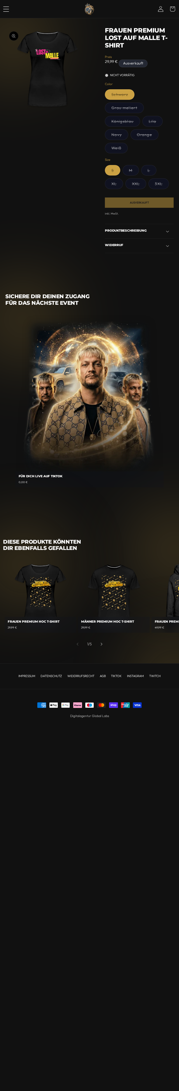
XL (117, 185)
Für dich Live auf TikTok (40, 476)
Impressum (26, 676)
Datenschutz (51, 676)
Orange (147, 136)
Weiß (119, 149)
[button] (9, 9)
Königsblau (125, 122)
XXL (139, 185)
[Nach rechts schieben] (101, 644)
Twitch (155, 676)
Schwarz (122, 96)
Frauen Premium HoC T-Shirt (33, 621)
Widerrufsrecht (80, 676)
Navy (119, 136)
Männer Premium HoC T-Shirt (107, 621)
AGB (103, 676)
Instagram (135, 676)
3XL (162, 185)
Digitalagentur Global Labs (89, 716)
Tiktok (116, 676)
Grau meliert (127, 109)
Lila (156, 122)
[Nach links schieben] (77, 644)
